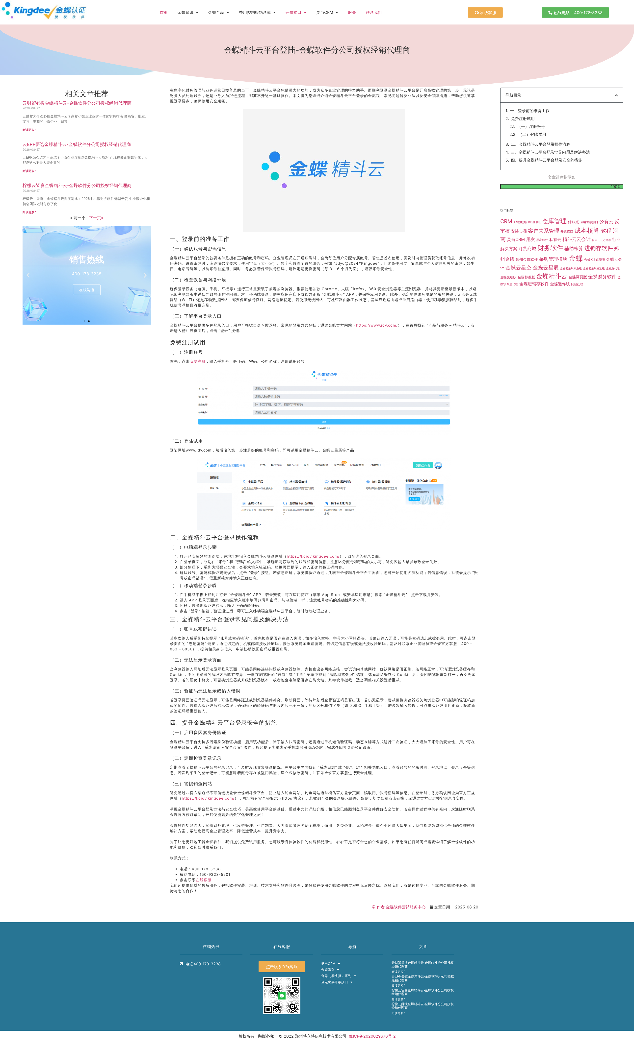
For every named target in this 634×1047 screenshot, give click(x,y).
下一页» (96, 217)
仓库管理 (554, 221)
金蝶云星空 (518, 267)
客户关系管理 (543, 231)
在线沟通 (86, 289)
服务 (352, 12)
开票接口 (293, 12)
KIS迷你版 (534, 222)
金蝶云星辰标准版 (594, 268)
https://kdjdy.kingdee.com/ (313, 556)
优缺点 (573, 221)
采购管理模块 (553, 259)
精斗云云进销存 (601, 240)
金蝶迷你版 (560, 284)
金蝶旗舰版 (508, 277)
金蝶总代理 (613, 268)
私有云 (555, 239)
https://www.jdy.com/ (377, 325)
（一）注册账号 (531, 126)
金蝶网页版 (577, 277)
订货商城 (527, 248)
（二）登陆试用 (532, 134)
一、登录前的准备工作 (530, 110)
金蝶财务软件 (602, 277)
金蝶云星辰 (546, 267)
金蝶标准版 (526, 277)
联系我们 (374, 12)
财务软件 (550, 248)
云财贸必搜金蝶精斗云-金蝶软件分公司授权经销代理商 (77, 103)
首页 (164, 12)
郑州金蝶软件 (527, 259)
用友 (530, 239)
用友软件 (542, 240)
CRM (506, 221)
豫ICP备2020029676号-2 (372, 1036)
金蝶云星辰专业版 (571, 268)
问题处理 (577, 284)
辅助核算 (573, 248)
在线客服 (203, 880)
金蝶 (576, 258)
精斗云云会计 (576, 239)
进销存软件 (598, 248)
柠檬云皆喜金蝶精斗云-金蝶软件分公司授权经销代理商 (77, 185)
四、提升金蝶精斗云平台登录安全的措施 (546, 160)
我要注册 (198, 361)
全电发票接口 (589, 222)
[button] (28, 275)
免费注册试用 (523, 118)
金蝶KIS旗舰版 (594, 260)
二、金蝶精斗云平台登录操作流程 (540, 144)
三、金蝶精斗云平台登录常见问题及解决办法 (550, 152)
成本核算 (587, 230)
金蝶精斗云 (551, 276)
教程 (606, 230)
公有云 (606, 221)
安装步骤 (519, 231)
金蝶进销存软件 (534, 283)
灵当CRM (516, 239)
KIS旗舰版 (520, 222)
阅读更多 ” (29, 130)
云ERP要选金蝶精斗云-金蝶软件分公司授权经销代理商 (77, 144)
